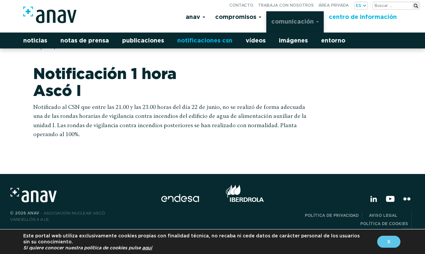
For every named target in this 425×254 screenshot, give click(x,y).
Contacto (241, 5)
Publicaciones (143, 40)
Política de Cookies (384, 223)
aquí (147, 247)
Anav (194, 16)
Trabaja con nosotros (286, 5)
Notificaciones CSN (204, 40)
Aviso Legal (388, 215)
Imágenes (293, 40)
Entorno (333, 40)
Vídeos (256, 40)
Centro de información (363, 16)
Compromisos (236, 16)
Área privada (333, 5)
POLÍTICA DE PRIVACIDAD (332, 215)
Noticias (35, 40)
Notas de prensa (84, 40)
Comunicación (293, 21)
